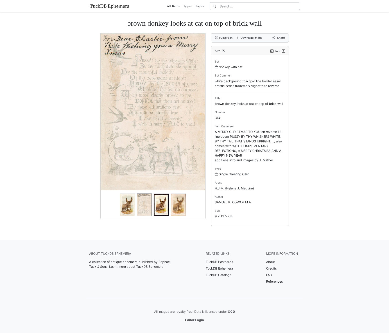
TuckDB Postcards (219, 262)
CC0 (231, 311)
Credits (271, 268)
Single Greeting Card (234, 174)
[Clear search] (297, 6)
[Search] (214, 6)
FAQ (269, 275)
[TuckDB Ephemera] (109, 6)
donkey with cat (230, 67)
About (270, 262)
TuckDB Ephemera (219, 268)
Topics (199, 6)
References (274, 281)
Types (187, 6)
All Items (173, 6)
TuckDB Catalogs (218, 275)
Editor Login (194, 320)
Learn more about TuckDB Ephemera (136, 266)
